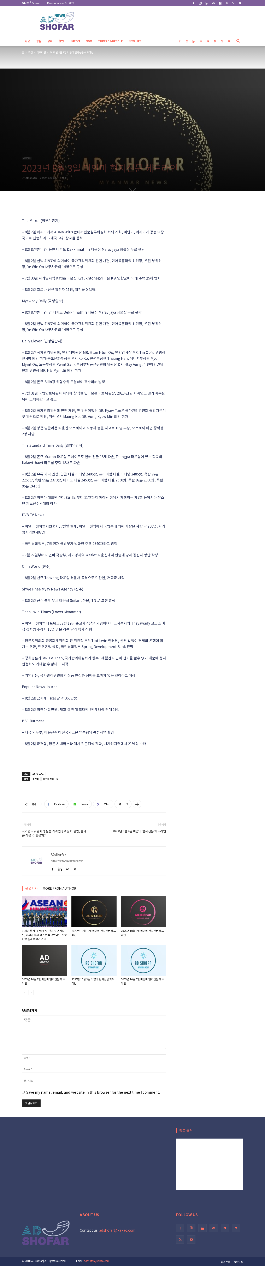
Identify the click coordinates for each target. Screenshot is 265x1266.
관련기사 (31, 888)
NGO (89, 41)
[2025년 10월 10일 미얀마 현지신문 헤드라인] (94, 911)
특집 (30, 52)
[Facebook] (193, 3)
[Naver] (220, 3)
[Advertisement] (94, 207)
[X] (233, 3)
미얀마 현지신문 (50, 779)
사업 (27, 41)
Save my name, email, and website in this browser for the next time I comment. (93, 1092)
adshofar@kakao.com (117, 1230)
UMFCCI (75, 41)
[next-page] (31, 992)
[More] (137, 804)
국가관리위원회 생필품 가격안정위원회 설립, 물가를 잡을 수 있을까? (54, 833)
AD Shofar (31, 177)
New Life (135, 41)
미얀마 (36, 779)
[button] (238, 41)
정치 (50, 41)
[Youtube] (240, 3)
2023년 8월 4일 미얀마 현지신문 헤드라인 (139, 831)
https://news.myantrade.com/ (67, 860)
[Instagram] (200, 3)
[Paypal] (227, 3)
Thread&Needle (110, 41)
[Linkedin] (207, 3)
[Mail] (213, 3)
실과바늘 (225, 1261)
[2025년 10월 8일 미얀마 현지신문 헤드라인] (44, 960)
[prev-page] (24, 992)
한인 (61, 41)
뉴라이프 (238, 1261)
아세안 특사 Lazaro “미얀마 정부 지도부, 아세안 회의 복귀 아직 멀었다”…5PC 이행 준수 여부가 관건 (44, 935)
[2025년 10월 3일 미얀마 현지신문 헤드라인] (94, 960)
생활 (38, 41)
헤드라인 (41, 52)
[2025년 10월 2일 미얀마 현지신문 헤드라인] (143, 960)
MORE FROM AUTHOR (59, 888)
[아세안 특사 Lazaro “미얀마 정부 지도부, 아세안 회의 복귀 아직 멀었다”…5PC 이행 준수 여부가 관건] (44, 911)
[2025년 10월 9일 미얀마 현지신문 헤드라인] (143, 911)
